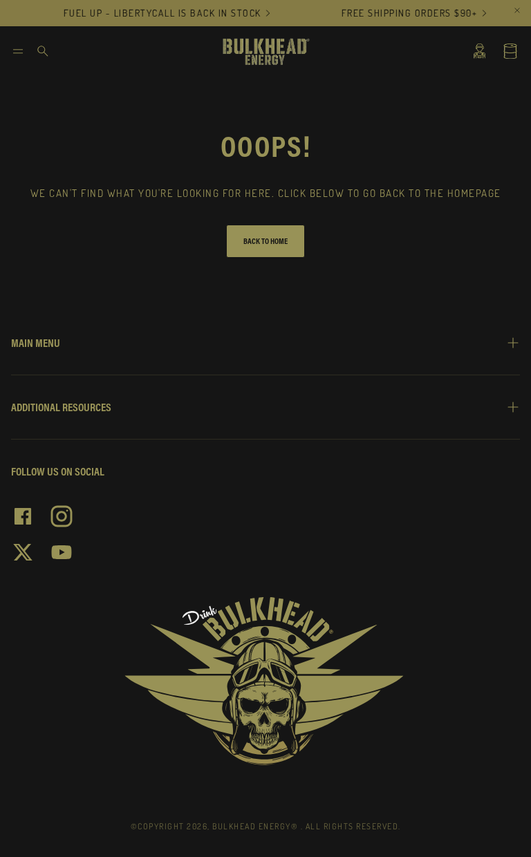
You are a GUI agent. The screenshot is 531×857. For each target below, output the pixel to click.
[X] (23, 552)
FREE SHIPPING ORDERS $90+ (404, 13)
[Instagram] (61, 516)
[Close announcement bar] (517, 10)
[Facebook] (23, 516)
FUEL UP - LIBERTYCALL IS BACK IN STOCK (157, 13)
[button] (18, 51)
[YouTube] (61, 552)
